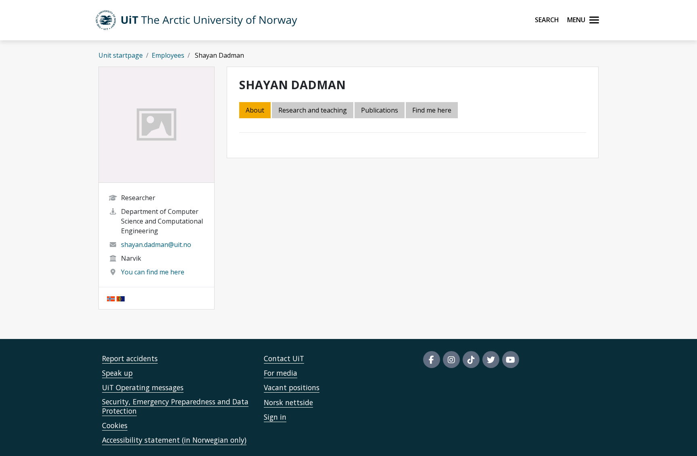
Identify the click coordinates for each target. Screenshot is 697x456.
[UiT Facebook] (431, 359)
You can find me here (152, 272)
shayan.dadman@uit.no (156, 244)
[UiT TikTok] (471, 359)
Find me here (431, 110)
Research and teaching (312, 110)
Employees (168, 55)
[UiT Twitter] (490, 359)
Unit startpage (120, 55)
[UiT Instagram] (451, 359)
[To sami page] (121, 298)
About (255, 110)
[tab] (380, 110)
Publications (379, 110)
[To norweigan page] (111, 298)
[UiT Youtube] (510, 359)
